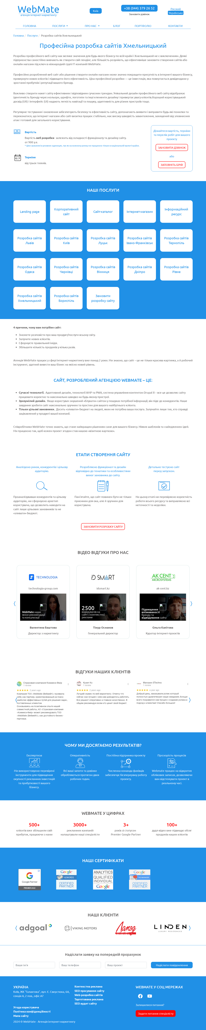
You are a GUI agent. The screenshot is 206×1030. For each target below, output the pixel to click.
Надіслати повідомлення (172, 965)
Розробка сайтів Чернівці (66, 269)
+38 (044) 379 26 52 (139, 8)
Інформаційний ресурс (176, 211)
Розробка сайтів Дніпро (139, 269)
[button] (60, 26)
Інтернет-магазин (140, 211)
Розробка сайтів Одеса (29, 269)
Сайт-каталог (103, 211)
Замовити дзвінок (139, 14)
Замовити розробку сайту (103, 298)
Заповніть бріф (172, 164)
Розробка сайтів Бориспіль (66, 298)
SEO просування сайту (89, 990)
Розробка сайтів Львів (29, 240)
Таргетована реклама (89, 999)
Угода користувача (26, 1007)
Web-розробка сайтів (89, 995)
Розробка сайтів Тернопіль (176, 240)
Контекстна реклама (88, 986)
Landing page (29, 211)
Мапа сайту (20, 1015)
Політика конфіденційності (32, 1011)
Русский (176, 8)
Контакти (175, 25)
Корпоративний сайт (66, 211)
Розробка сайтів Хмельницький (29, 298)
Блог (116, 25)
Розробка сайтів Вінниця (103, 269)
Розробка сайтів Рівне (176, 269)
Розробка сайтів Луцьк (103, 240)
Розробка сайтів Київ (66, 240)
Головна (29, 25)
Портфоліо (143, 25)
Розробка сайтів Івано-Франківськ (139, 240)
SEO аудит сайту (86, 1003)
